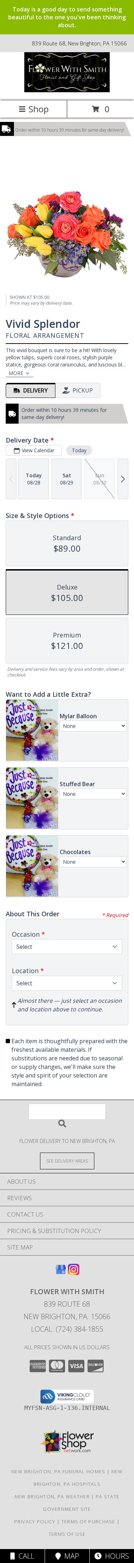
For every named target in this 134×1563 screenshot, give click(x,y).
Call (24, 1556)
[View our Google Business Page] (60, 1273)
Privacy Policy (34, 1521)
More (16, 373)
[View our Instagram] (73, 1273)
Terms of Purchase (88, 1521)
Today (79, 450)
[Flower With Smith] (67, 90)
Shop (39, 109)
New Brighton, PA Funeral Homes (58, 1471)
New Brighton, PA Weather (52, 1496)
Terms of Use (67, 1534)
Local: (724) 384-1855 (67, 1329)
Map (70, 1556)
